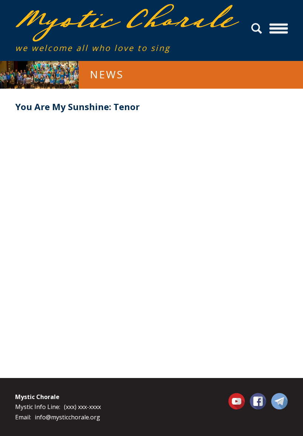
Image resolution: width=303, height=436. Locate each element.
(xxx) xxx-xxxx (82, 407)
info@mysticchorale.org (67, 417)
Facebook (258, 397)
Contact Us (279, 401)
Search (257, 28)
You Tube (237, 401)
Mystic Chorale (57, 12)
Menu (279, 28)
